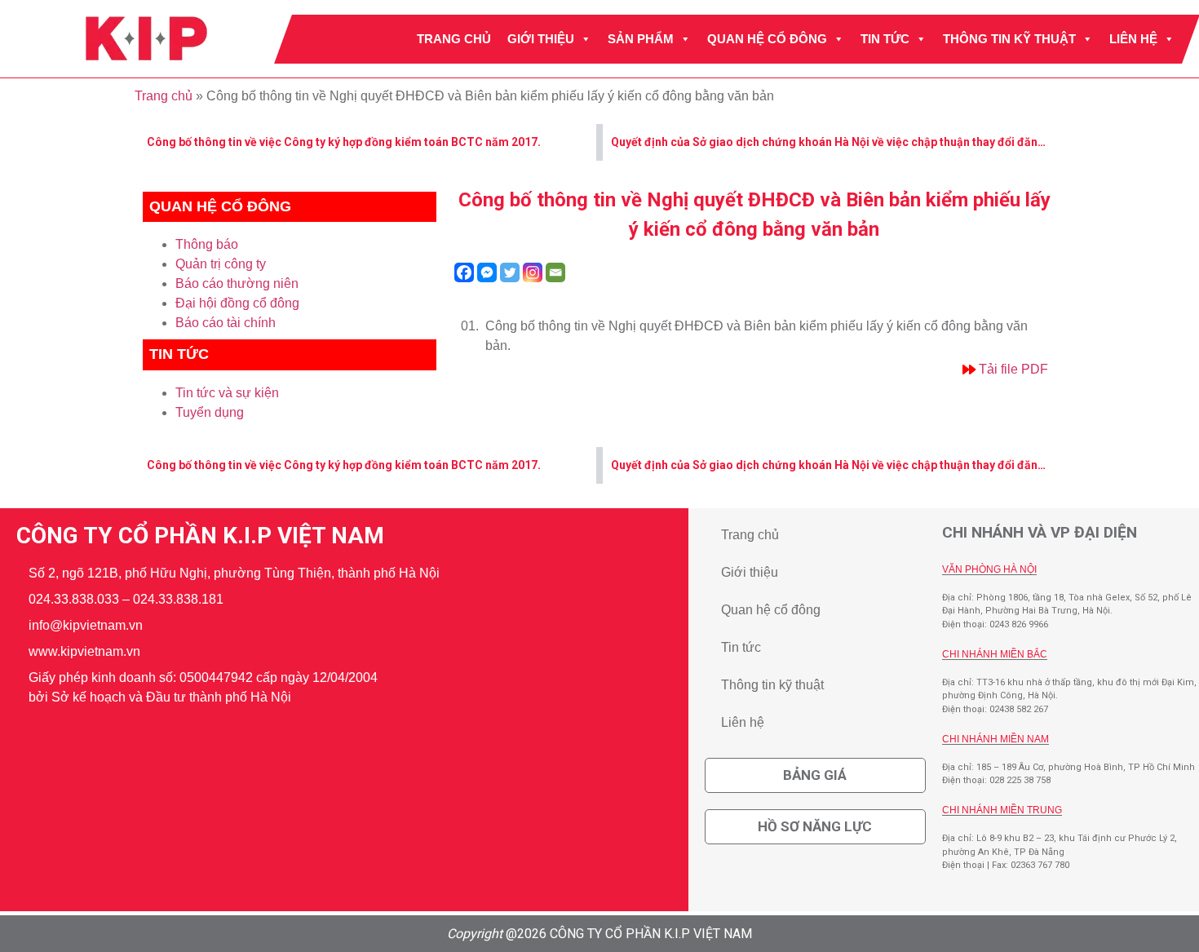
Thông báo (206, 244)
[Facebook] (464, 272)
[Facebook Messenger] (487, 272)
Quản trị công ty (220, 264)
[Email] (555, 272)
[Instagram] (532, 272)
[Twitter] (510, 272)
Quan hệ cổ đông (767, 39)
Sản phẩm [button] (641, 39)
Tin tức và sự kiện (227, 393)
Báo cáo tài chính (225, 323)
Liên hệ (1133, 39)
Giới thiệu (540, 39)
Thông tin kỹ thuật (1009, 39)
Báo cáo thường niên (237, 283)
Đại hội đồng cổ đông (237, 303)
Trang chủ (454, 39)
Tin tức (885, 39)
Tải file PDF (1013, 369)
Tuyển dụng (209, 412)
